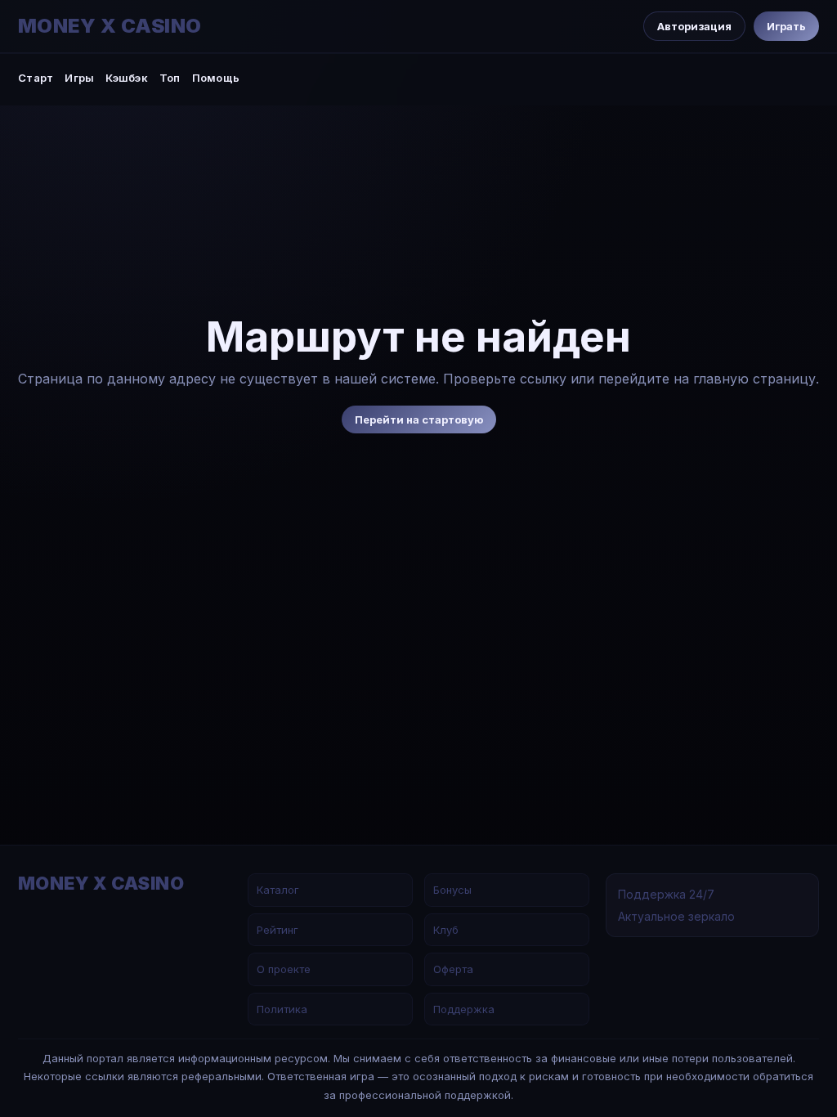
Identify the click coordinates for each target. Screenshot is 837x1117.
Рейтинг (277, 929)
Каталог (278, 889)
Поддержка (464, 1009)
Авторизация (694, 26)
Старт (35, 77)
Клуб (446, 929)
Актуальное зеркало (676, 916)
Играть (786, 26)
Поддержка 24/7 (666, 894)
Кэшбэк (126, 77)
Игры (79, 77)
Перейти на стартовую (419, 419)
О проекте (284, 969)
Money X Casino (110, 26)
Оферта (453, 969)
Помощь (216, 77)
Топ (170, 77)
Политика (282, 1009)
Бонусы (452, 889)
